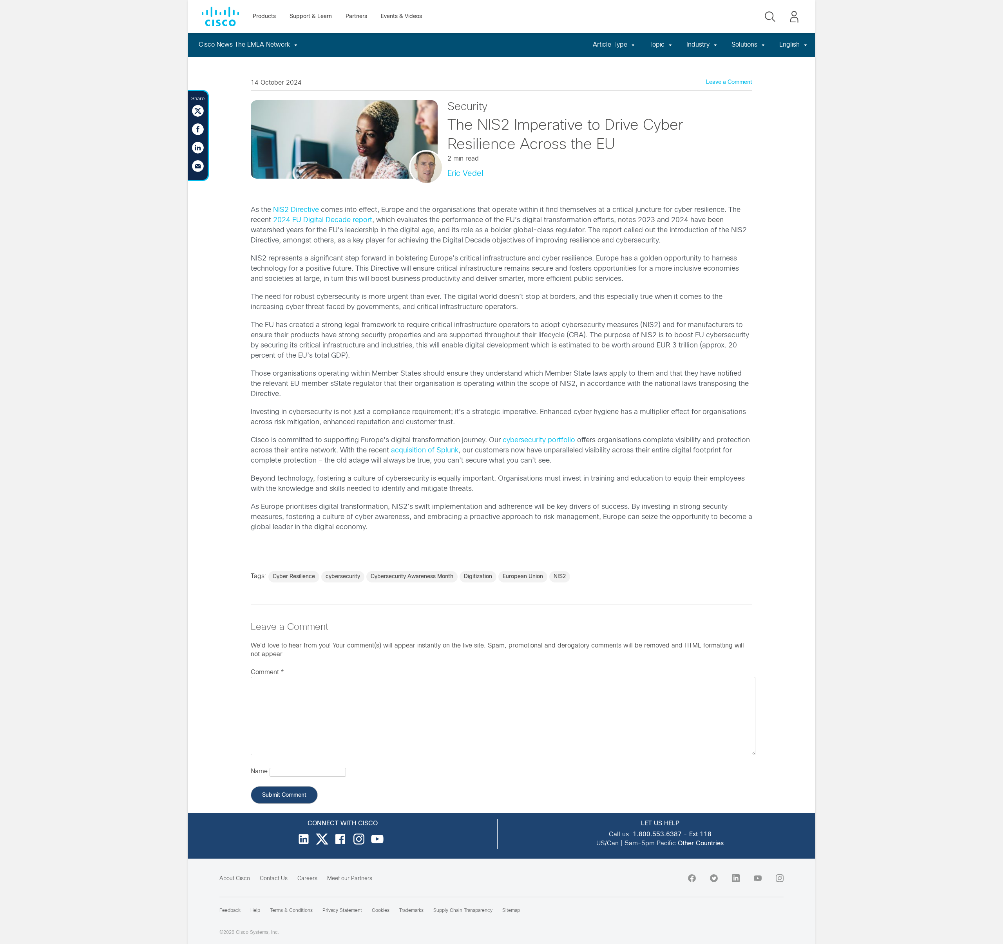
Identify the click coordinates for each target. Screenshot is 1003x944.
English (789, 45)
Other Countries (701, 843)
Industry (698, 45)
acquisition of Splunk (424, 450)
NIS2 (560, 576)
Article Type (610, 45)
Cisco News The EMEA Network (244, 45)
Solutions (744, 45)
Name (259, 771)
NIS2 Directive (296, 210)
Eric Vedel (465, 173)
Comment (267, 672)
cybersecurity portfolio (539, 440)
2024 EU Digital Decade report (322, 220)
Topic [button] (656, 45)
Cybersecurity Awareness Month (412, 576)
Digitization (478, 576)
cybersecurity (343, 576)
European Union (523, 576)
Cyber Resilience (294, 576)
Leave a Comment (729, 82)
